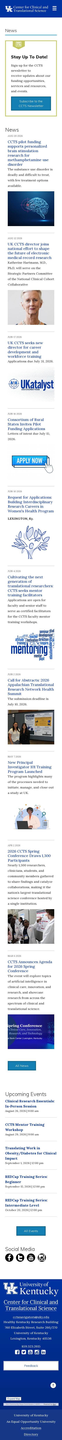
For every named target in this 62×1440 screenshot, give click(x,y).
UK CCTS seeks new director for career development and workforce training (25, 349)
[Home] (26, 8)
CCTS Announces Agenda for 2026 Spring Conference (30, 966)
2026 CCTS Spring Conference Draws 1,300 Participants (29, 856)
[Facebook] (17, 1352)
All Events (31, 1231)
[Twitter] (23, 1352)
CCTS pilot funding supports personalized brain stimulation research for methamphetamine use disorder (28, 153)
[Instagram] (36, 1352)
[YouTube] (30, 1352)
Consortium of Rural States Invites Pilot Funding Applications (26, 424)
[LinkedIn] (43, 1352)
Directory (31, 1434)
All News (21, 1066)
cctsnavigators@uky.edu (31, 1317)
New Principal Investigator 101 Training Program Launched (29, 767)
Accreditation (31, 1428)
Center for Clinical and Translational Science (31, 1305)
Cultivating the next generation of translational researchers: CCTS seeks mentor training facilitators (30, 586)
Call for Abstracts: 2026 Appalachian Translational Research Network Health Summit (31, 687)
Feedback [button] (31, 1366)
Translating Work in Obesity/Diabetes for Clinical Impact (30, 1153)
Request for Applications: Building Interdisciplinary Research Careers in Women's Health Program (31, 504)
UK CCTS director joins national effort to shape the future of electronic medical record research (29, 251)
